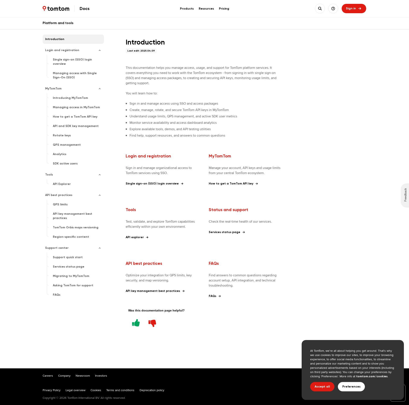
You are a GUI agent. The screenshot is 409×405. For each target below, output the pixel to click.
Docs (84, 8)
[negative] (152, 322)
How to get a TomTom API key (231, 183)
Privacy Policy (51, 390)
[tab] (187, 8)
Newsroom (83, 375)
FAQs (212, 296)
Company (64, 375)
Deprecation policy (152, 390)
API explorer (135, 237)
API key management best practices (153, 291)
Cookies (96, 390)
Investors (101, 375)
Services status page (224, 232)
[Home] (56, 8)
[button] (333, 8)
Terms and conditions (120, 390)
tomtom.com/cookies (371, 376)
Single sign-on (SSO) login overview (152, 183)
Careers (48, 375)
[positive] (136, 322)
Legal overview (75, 390)
